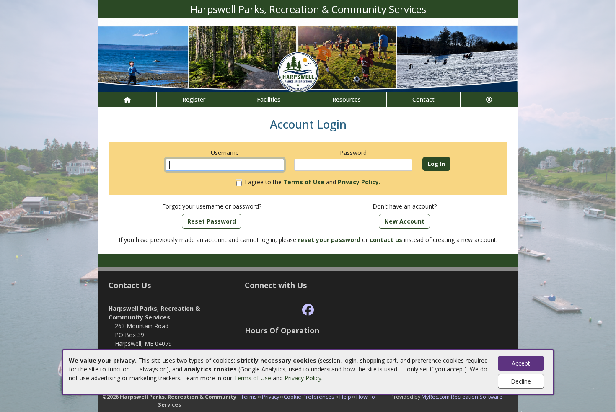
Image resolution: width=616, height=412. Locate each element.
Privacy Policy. (359, 182)
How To (365, 396)
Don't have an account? (405, 206)
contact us (386, 240)
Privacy (270, 396)
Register (193, 99)
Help (345, 396)
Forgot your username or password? (211, 206)
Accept (521, 363)
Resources (346, 99)
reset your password (329, 240)
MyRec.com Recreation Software (462, 396)
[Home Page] (127, 99)
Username (225, 153)
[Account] (489, 99)
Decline (521, 381)
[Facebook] (308, 310)
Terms (249, 396)
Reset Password (211, 221)
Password (353, 153)
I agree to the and (312, 182)
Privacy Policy (303, 378)
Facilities (268, 99)
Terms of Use (252, 378)
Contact (423, 99)
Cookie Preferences (309, 396)
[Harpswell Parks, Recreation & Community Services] (308, 54)
